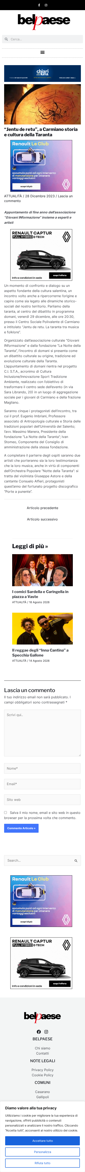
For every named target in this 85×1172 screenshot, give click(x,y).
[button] (42, 52)
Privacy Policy (43, 1070)
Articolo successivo (42, 519)
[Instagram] (46, 1032)
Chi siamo (42, 1048)
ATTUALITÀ (13, 196)
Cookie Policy (42, 1075)
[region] (42, 1136)
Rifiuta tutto (42, 1163)
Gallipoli (42, 1097)
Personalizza (42, 1152)
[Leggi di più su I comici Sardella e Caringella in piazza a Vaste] (42, 570)
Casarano (42, 1092)
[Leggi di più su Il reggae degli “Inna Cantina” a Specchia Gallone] (42, 628)
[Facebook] (39, 1032)
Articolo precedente (42, 508)
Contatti (42, 1053)
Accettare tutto (42, 1140)
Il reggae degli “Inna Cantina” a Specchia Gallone (40, 652)
